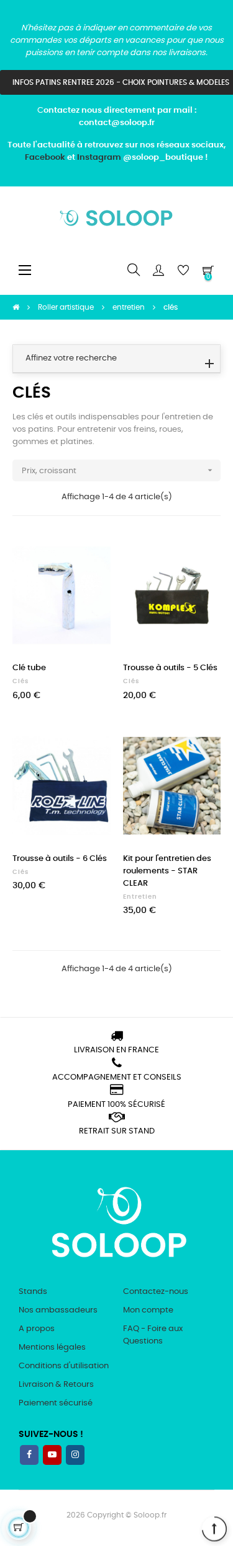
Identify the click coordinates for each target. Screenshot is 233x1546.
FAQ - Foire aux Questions (153, 1335)
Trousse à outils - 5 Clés (170, 668)
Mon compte (148, 1310)
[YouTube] (52, 1455)
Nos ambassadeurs (58, 1310)
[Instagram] (75, 1455)
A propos (37, 1329)
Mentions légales (52, 1347)
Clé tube (29, 668)
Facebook (45, 158)
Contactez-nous (155, 1292)
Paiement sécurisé (56, 1403)
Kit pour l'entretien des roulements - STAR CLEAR (167, 871)
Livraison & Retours (56, 1385)
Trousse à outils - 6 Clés (59, 859)
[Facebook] (29, 1455)
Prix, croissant (118, 470)
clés (20, 681)
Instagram (99, 158)
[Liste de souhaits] (93, 551)
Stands (33, 1292)
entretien (140, 897)
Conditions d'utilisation (64, 1366)
